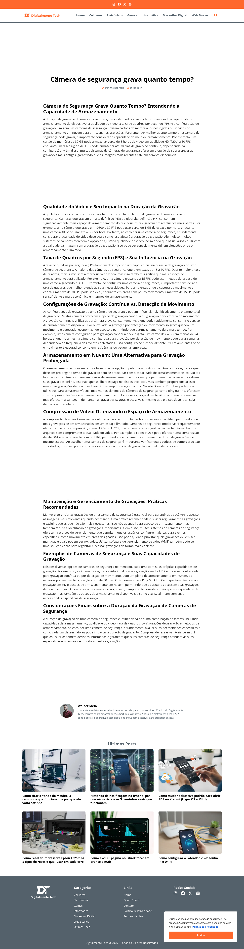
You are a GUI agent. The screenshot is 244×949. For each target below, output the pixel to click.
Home (80, 15)
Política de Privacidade (205, 926)
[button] (215, 15)
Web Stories (200, 15)
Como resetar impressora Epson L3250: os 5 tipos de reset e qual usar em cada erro (53, 860)
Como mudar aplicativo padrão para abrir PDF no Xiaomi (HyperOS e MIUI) (189, 797)
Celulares (95, 15)
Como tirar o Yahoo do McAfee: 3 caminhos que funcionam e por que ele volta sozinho (51, 799)
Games (132, 15)
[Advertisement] (122, 47)
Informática (149, 15)
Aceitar (201, 935)
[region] (200, 926)
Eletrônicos (115, 15)
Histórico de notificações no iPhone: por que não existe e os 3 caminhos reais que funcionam (121, 799)
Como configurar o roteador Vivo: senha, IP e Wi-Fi (189, 860)
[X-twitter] (124, 4)
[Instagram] (114, 4)
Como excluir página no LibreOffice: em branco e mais (119, 860)
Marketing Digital (175, 15)
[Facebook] (119, 4)
